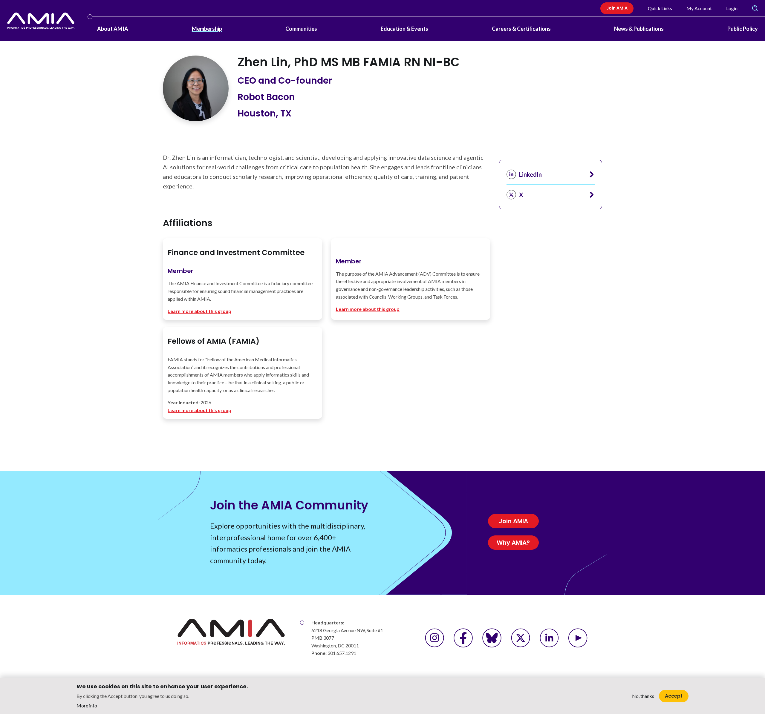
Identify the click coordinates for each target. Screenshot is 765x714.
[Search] (755, 8)
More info (86, 705)
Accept (674, 695)
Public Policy (742, 28)
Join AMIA (617, 8)
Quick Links (660, 8)
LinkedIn (530, 174)
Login (732, 8)
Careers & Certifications (521, 28)
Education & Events (404, 28)
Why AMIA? (513, 542)
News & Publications (639, 28)
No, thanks (643, 696)
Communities (301, 28)
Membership (207, 28)
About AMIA (112, 28)
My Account (699, 8)
